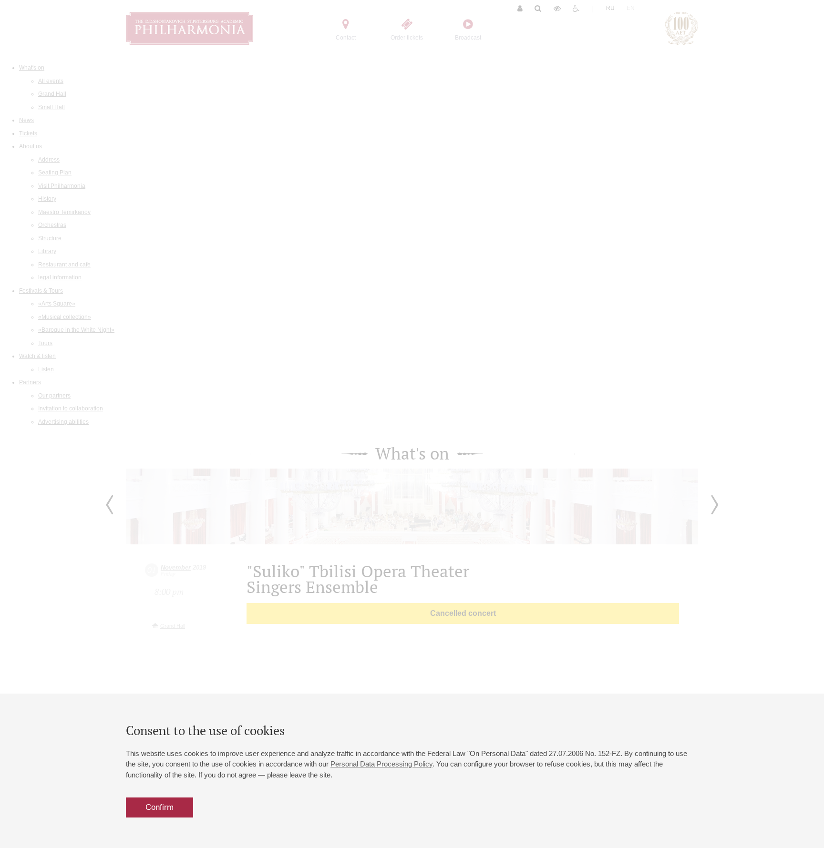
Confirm (159, 807)
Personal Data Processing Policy (381, 764)
